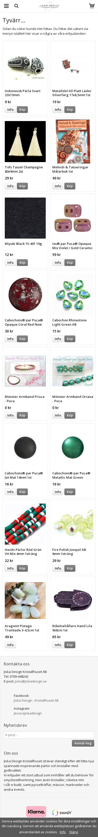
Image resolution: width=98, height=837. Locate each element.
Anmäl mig (83, 743)
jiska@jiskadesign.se (31, 681)
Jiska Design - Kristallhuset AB (36, 700)
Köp (22, 109)
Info (10, 109)
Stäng (73, 832)
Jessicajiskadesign (28, 713)
